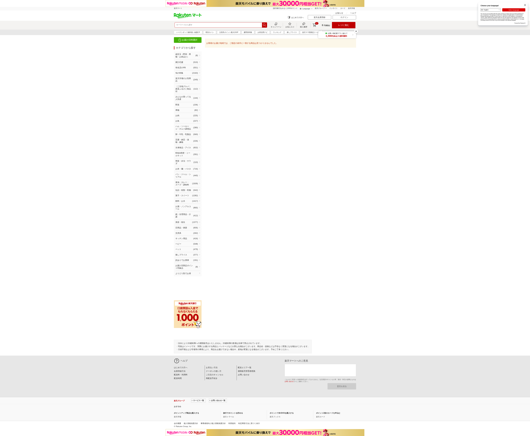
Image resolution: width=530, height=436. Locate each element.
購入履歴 (303, 27)
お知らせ (339, 13)
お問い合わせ (243, 375)
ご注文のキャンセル (214, 375)
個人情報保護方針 (191, 423)
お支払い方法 (212, 367)
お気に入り (289, 27)
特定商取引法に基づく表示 (249, 423)
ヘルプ (353, 13)
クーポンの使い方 (213, 371)
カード (342, 8)
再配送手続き (212, 378)
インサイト (333, 8)
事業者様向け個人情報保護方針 (213, 423)
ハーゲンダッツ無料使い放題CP (188, 32)
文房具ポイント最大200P (228, 32)
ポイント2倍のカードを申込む (328, 413)
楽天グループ (320, 8)
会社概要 (177, 423)
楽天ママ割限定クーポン (311, 32)
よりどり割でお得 (183, 273)
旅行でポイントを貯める (233, 413)
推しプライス (292, 32)
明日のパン (210, 32)
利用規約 (232, 423)
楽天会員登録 (319, 17)
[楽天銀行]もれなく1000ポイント (285, 8)
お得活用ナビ (262, 32)
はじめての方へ (297, 17)
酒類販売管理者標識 (246, 371)
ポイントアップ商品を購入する (186, 413)
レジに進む (343, 25)
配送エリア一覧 (244, 367)
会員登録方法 (180, 371)
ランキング (277, 32)
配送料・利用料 (180, 375)
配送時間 (178, 378)
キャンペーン (276, 27)
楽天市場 (351, 8)
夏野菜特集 (248, 32)
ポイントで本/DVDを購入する (282, 413)
